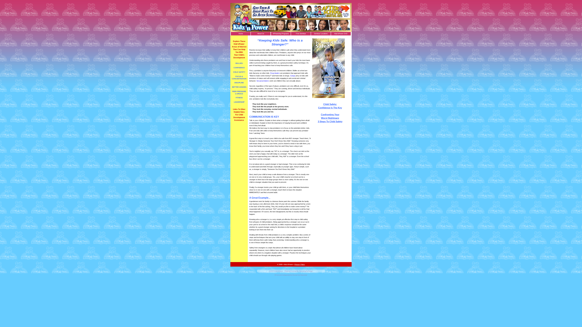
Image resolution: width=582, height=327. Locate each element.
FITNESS (239, 98)
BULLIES (239, 63)
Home (241, 34)
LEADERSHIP (239, 102)
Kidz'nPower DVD (340, 34)
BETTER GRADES (239, 87)
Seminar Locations (321, 34)
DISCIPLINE (239, 83)
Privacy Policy (299, 264)
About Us (260, 34)
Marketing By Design (306, 271)
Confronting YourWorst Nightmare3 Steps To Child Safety (330, 118)
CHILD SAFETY (239, 72)
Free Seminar (301, 34)
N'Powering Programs (281, 34)
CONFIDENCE (239, 68)
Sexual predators (262, 81)
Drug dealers (275, 73)
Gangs (292, 76)
